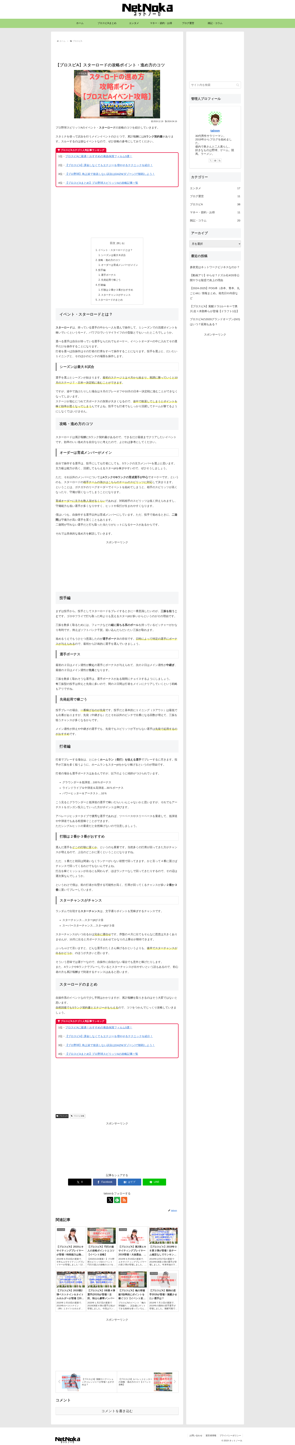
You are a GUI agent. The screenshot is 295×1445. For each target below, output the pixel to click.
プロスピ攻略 (78, 1116)
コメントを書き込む (117, 1411)
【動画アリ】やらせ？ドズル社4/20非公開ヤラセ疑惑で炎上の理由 (215, 278)
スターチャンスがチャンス (116, 294)
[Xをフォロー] (110, 1200)
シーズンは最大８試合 (113, 255)
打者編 (102, 284)
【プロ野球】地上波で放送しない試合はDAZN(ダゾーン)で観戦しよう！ (110, 174)
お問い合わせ (195, 1435)
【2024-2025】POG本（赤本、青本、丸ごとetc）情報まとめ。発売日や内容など (215, 293)
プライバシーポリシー (230, 1435)
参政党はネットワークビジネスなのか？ (215, 267)
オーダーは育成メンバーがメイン (119, 264)
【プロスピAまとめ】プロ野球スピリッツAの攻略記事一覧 (101, 182)
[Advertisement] (117, 52)
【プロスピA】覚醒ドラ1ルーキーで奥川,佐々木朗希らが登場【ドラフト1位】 (214, 309)
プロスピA (63, 1116)
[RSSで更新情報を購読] (124, 1200)
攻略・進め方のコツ (109, 260)
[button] (237, 85)
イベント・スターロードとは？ (115, 250)
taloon (215, 130)
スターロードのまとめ (110, 299)
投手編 (102, 270)
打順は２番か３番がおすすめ (117, 289)
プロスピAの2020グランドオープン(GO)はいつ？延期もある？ (215, 322)
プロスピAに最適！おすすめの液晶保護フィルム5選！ (98, 156)
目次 (112, 243)
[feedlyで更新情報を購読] (117, 1200)
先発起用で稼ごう (111, 279)
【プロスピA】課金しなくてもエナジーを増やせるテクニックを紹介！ (109, 165)
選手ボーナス (108, 274)
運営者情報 (211, 1435)
